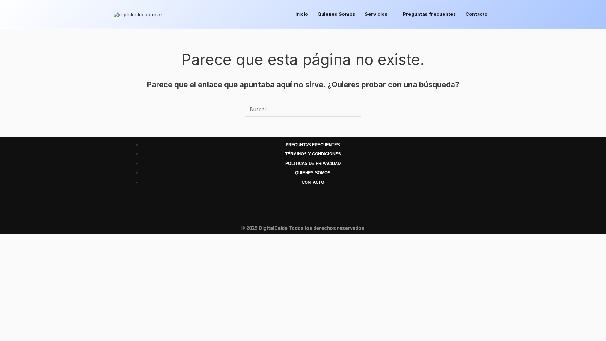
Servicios (376, 14)
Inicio (301, 14)
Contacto (477, 14)
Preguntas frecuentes (429, 14)
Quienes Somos (336, 14)
